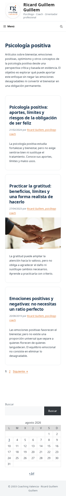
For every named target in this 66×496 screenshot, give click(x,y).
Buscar (9, 404)
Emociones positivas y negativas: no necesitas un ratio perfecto (32, 303)
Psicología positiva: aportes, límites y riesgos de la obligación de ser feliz (33, 115)
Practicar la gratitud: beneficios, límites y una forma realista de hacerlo (31, 194)
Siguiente (20, 371)
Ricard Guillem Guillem (39, 7)
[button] (61, 26)
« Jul (31, 473)
